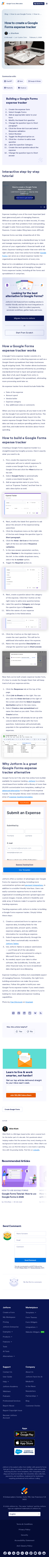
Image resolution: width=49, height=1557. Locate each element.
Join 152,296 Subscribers (20, 1095)
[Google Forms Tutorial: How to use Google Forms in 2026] (19, 1176)
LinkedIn (36, 1150)
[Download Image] (43, 514)
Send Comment (30, 1260)
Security (24, 1535)
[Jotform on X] (9, 1553)
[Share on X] (13, 1013)
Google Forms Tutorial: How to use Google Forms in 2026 (19, 1195)
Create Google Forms (12, 1109)
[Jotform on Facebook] (5, 1553)
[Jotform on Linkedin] (13, 1553)
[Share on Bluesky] (35, 1013)
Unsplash (29, 1002)
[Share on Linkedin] (24, 1013)
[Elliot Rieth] (6, 33)
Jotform (31, 781)
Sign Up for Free (39, 3)
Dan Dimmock (16, 1002)
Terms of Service (36, 1268)
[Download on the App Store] (24, 1442)
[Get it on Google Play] (24, 1434)
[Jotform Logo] (2, 3)
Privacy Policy (23, 1268)
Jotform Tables (12, 943)
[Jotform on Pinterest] (31, 1553)
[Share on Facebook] (19, 1013)
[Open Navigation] (47, 3)
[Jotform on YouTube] (35, 1553)
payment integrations (34, 885)
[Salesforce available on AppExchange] (24, 1451)
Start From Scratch (24, 332)
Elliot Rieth (15, 33)
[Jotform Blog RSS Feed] (40, 1013)
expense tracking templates (21, 797)
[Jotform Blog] (22, 1553)
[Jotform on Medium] (18, 1553)
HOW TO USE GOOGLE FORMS (15, 1190)
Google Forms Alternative (14, 3)
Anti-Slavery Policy (24, 1546)
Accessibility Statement (24, 1540)
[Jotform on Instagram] (39, 1553)
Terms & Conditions (25, 1524)
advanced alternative (11, 790)
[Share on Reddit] (29, 1013)
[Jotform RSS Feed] (26, 1553)
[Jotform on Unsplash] (44, 1553)
